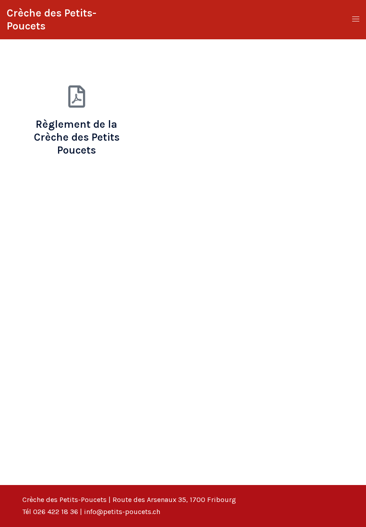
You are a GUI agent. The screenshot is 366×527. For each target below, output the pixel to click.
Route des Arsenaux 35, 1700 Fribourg (174, 499)
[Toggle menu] (355, 19)
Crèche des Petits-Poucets (64, 499)
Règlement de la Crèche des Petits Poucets (77, 137)
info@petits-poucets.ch (122, 511)
